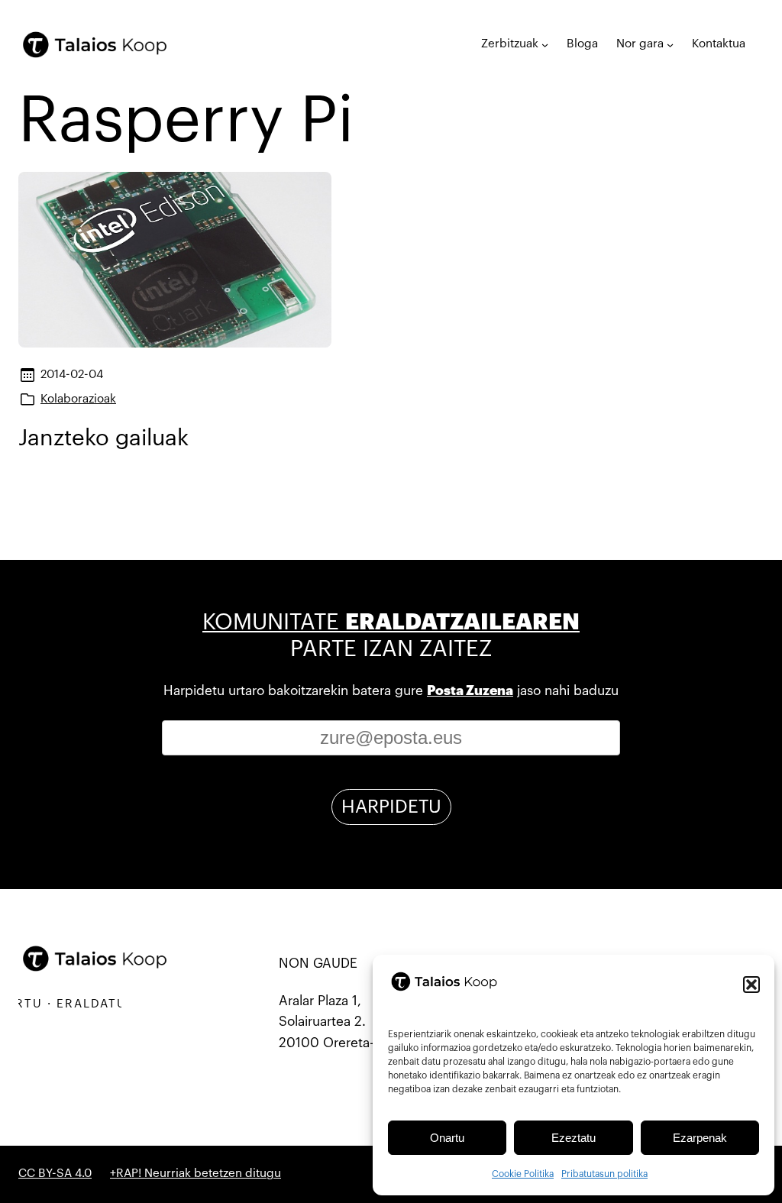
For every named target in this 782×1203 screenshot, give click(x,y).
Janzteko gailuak (103, 438)
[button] (751, 984)
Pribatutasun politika (604, 1174)
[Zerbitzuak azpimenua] (544, 44)
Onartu (447, 1137)
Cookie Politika (523, 1174)
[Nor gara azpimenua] (670, 44)
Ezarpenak (700, 1137)
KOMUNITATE (391, 622)
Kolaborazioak (78, 399)
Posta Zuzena (470, 690)
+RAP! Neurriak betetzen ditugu (195, 1173)
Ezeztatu (573, 1137)
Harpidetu (391, 806)
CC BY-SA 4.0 (55, 1173)
